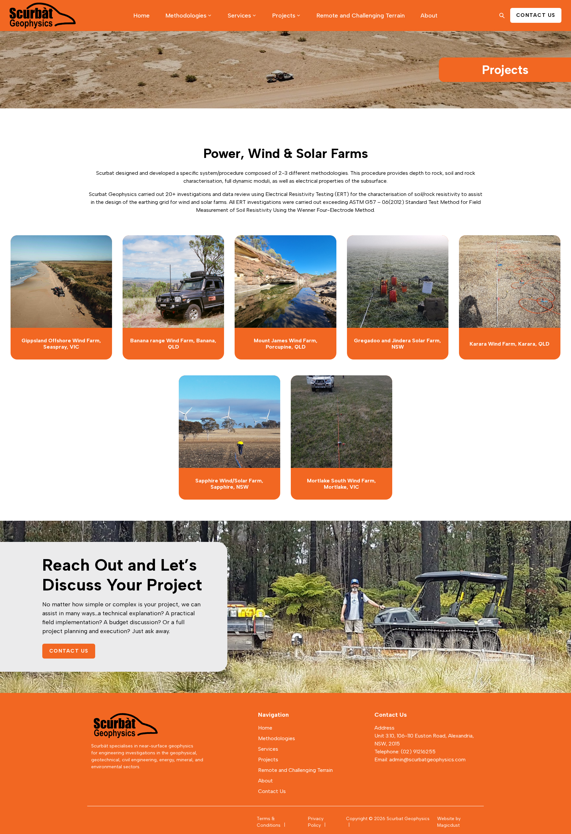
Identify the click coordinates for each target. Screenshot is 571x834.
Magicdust (448, 825)
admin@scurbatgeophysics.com (427, 759)
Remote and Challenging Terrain (361, 15)
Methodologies (186, 15)
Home (141, 15)
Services (239, 15)
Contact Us (69, 651)
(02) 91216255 (418, 751)
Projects (283, 15)
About (429, 15)
